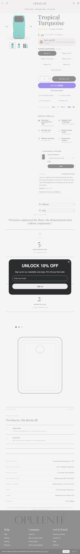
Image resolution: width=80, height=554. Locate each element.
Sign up (40, 286)
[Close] (68, 261)
